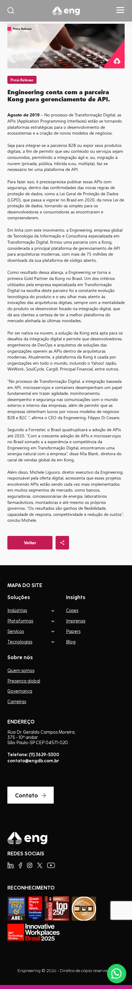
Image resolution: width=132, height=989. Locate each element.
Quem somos (20, 670)
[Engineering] (66, 10)
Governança (19, 691)
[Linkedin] (10, 865)
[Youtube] (51, 865)
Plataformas (20, 620)
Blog (71, 641)
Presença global (23, 681)
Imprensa (75, 620)
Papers (73, 631)
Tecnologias (19, 641)
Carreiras (16, 701)
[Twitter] (39, 865)
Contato (26, 795)
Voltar (30, 542)
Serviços (15, 631)
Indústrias (17, 610)
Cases (72, 610)
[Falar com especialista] (116, 973)
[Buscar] (11, 11)
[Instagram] (29, 865)
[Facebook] (20, 865)
